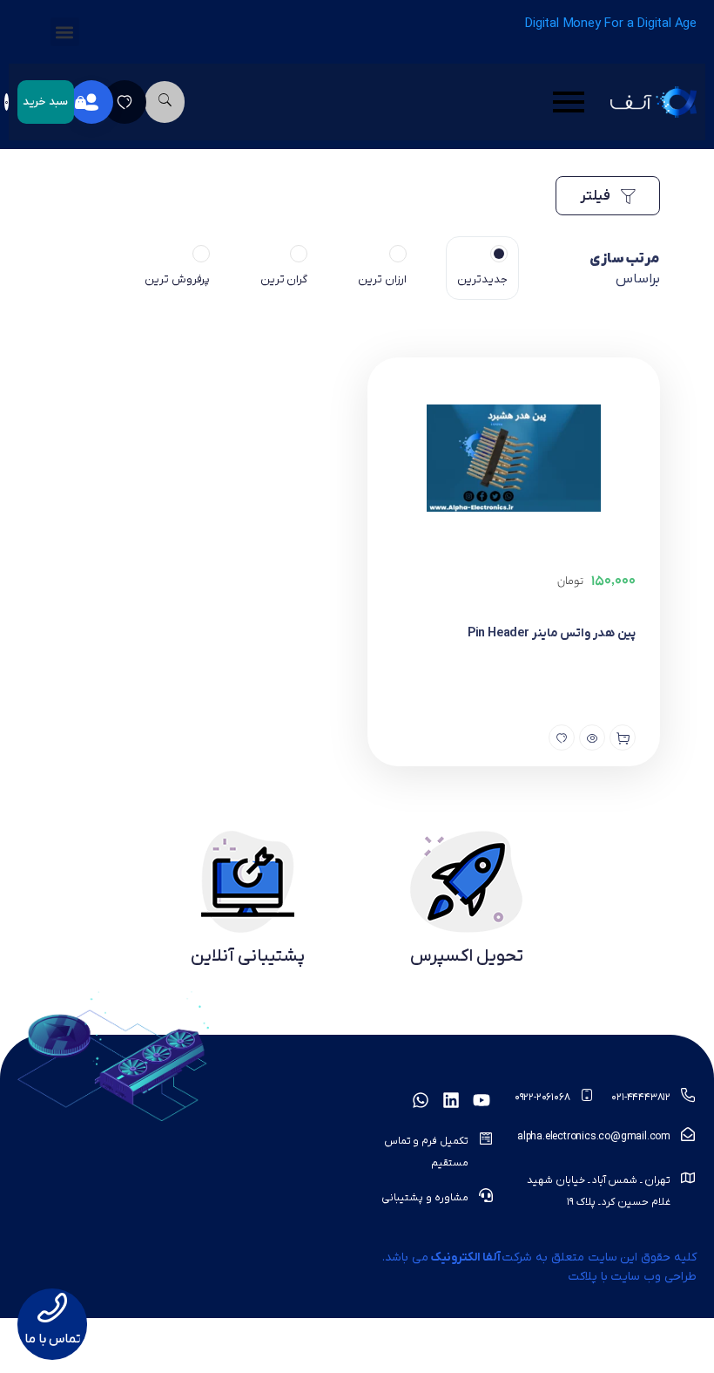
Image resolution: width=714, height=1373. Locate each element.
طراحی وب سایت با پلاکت (632, 1276)
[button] (65, 31)
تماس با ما (52, 1339)
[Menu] (397, 102)
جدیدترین (482, 279)
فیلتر (596, 196)
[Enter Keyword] (165, 102)
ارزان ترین (382, 279)
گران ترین (284, 279)
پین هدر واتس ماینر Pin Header (552, 633)
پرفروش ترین (177, 279)
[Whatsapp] (421, 1100)
